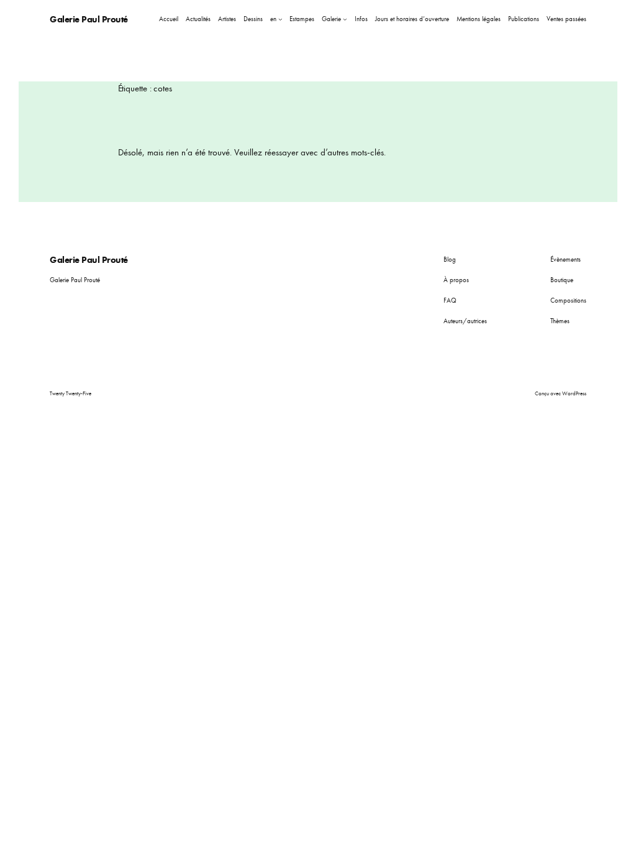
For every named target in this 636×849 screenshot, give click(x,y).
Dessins (253, 18)
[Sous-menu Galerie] (345, 19)
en (273, 18)
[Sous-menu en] (280, 19)
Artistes (227, 18)
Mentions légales (479, 18)
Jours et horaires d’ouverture (412, 18)
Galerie (331, 18)
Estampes (301, 18)
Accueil (168, 18)
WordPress (574, 393)
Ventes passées (566, 18)
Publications (523, 18)
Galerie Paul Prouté (89, 19)
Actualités (198, 18)
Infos (361, 18)
